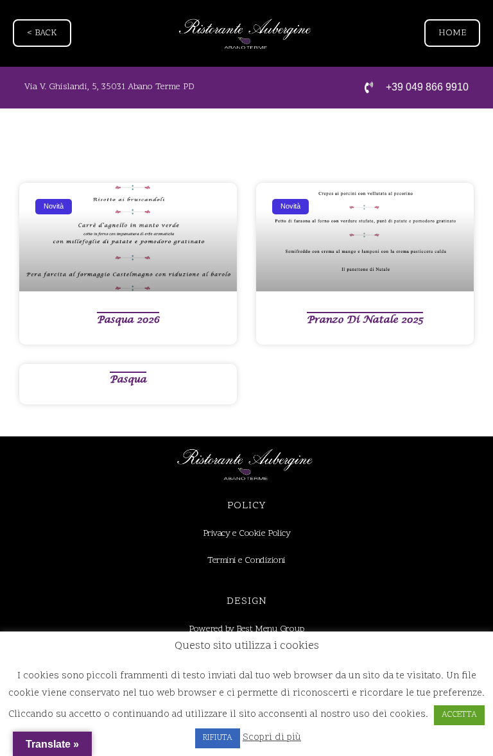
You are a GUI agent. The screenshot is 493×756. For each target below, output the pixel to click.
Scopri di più (272, 737)
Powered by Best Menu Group (246, 629)
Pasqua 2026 (128, 319)
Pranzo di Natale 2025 (365, 319)
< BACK (42, 33)
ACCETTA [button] (459, 715)
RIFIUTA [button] (217, 738)
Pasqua (128, 379)
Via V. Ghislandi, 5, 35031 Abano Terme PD (109, 87)
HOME (452, 33)
